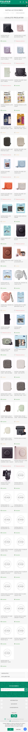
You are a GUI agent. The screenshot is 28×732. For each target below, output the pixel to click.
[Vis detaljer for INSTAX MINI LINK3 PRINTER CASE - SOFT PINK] (20, 386)
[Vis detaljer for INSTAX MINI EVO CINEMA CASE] (7, 475)
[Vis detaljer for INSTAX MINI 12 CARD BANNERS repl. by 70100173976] (20, 297)
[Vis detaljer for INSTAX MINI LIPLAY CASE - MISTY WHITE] (7, 430)
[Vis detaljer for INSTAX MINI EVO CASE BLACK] (20, 230)
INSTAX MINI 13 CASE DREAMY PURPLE (20, 617)
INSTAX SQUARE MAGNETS (5, 172)
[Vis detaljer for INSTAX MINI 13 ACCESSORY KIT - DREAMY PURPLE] (20, 497)
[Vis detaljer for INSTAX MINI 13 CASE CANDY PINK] (20, 586)
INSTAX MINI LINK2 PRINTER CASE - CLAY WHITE (7, 129)
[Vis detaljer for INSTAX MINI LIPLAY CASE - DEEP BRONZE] (7, 408)
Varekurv (26, 2)
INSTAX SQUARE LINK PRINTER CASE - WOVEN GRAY (7, 151)
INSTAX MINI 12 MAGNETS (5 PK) (5, 283)
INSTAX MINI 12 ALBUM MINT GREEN (7, 81)
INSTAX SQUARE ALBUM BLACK (5, 328)
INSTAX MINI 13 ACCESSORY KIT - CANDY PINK (19, 484)
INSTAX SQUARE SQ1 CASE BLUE (20, 172)
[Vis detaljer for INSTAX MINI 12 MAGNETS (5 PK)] (7, 275)
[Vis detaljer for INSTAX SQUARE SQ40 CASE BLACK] (20, 72)
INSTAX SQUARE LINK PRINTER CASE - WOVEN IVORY (20, 151)
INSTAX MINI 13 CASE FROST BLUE (6, 639)
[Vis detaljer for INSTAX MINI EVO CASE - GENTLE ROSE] (20, 452)
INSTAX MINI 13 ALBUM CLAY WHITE (20, 550)
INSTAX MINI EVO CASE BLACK (20, 239)
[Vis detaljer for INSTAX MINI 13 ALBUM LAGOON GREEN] (7, 586)
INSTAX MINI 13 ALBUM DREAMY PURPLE (7, 572)
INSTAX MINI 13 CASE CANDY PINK (20, 594)
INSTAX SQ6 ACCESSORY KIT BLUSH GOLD (18, 262)
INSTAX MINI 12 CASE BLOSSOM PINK (20, 36)
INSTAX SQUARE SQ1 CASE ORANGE (6, 194)
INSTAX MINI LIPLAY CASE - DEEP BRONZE (7, 417)
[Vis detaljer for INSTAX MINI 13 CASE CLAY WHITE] (7, 608)
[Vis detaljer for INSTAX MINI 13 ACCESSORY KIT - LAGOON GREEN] (20, 519)
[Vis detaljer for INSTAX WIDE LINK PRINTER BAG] (7, 208)
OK (10, 729)
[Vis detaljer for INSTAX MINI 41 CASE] (20, 430)
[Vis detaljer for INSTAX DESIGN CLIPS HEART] (20, 97)
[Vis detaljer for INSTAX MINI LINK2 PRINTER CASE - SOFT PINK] (20, 119)
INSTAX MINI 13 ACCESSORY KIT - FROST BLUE (5, 529)
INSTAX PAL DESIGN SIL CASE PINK (7, 305)
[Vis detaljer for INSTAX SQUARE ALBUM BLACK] (7, 319)
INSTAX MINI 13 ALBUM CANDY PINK (7, 550)
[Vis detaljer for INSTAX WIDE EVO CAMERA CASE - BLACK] (7, 452)
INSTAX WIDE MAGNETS (17, 328)
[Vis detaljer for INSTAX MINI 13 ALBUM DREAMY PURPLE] (7, 564)
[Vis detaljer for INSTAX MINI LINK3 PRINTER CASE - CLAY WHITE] (7, 386)
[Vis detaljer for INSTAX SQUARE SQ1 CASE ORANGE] (7, 186)
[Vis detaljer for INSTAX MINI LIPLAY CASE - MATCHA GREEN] (20, 408)
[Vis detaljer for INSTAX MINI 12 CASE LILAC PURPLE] (7, 50)
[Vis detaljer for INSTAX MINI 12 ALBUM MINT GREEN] (7, 72)
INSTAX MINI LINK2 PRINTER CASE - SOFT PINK (20, 129)
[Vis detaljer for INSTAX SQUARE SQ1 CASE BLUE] (20, 163)
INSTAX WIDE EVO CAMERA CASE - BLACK (7, 461)
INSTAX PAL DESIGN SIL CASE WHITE (20, 283)
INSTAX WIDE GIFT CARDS (6, 239)
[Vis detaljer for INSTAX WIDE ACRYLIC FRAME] (20, 208)
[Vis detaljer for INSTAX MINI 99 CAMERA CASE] (7, 27)
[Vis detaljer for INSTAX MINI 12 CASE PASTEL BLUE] (20, 50)
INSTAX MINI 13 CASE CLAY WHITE (6, 617)
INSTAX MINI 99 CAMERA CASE (5, 36)
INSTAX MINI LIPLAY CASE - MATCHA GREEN (20, 417)
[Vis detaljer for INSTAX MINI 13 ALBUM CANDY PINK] (7, 541)
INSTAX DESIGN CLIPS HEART (20, 105)
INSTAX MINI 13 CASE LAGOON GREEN (20, 639)
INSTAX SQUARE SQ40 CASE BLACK (20, 81)
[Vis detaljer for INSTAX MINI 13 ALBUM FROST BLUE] (20, 564)
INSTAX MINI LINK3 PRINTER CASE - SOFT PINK (20, 395)
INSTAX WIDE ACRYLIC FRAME (20, 217)
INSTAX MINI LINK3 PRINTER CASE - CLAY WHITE (7, 395)
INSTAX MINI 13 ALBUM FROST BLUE (20, 572)
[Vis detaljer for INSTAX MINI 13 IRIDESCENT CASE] (7, 652)
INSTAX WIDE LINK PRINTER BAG (6, 217)
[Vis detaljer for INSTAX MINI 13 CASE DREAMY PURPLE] (20, 608)
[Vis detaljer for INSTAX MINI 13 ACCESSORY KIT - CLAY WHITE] (7, 497)
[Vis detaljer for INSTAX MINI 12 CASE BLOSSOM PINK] (20, 27)
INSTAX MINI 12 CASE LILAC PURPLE (6, 58)
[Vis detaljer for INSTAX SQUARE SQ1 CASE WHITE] (20, 186)
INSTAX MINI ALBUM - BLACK (20, 350)
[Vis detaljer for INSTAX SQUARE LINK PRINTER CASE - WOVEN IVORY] (20, 141)
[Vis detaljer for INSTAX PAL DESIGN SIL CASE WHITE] (20, 275)
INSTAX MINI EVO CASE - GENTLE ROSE (20, 461)
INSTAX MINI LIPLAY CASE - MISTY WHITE (6, 439)
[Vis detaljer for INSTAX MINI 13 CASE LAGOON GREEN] (20, 630)
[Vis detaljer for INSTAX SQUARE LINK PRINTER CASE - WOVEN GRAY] (7, 141)
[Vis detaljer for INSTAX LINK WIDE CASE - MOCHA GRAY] (7, 363)
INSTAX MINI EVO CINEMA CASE (5, 483)
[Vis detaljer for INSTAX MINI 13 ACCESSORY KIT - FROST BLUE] (7, 519)
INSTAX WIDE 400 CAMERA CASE (5, 350)
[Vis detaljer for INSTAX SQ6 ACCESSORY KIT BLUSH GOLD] (20, 252)
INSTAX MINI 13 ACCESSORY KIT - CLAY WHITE (7, 506)
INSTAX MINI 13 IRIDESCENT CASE (6, 661)
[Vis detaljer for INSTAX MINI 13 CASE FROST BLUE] (7, 630)
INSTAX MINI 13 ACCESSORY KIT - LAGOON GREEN (19, 529)
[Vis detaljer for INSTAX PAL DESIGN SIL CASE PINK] (7, 297)
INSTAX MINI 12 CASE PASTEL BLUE (20, 58)
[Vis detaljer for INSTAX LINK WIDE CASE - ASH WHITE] (20, 363)
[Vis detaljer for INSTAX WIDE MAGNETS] (20, 319)
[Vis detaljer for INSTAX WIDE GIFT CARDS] (7, 230)
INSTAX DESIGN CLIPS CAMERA (7, 105)
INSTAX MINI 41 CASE (20, 438)
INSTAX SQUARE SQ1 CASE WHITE (20, 194)
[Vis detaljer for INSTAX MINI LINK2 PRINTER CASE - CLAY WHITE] (7, 119)
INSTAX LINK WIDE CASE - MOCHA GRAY (6, 372)
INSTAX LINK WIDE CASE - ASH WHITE (19, 372)
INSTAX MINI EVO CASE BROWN (7, 261)
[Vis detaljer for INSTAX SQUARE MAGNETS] (7, 163)
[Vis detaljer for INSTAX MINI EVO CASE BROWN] (7, 252)
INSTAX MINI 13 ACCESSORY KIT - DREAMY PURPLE (19, 506)
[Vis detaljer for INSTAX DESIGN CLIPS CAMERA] (7, 97)
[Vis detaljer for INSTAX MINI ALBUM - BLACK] (20, 341)
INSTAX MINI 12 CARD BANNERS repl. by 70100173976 (20, 306)
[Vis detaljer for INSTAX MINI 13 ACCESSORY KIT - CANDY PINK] (20, 475)
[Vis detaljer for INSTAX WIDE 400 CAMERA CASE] (7, 341)
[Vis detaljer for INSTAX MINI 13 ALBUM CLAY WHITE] (20, 541)
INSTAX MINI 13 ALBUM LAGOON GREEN (7, 594)
